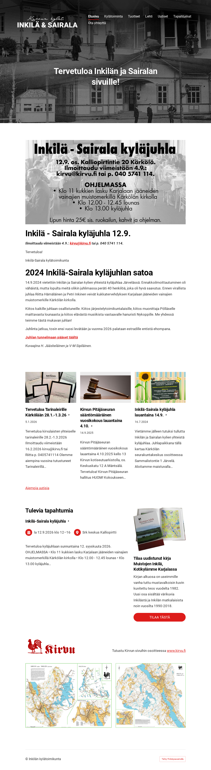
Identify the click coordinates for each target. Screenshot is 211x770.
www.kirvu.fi (176, 651)
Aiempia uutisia (37, 488)
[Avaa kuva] (68, 695)
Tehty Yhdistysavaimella (172, 759)
